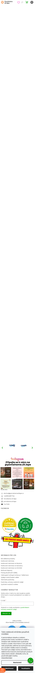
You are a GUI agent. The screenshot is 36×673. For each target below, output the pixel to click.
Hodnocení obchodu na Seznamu (12, 566)
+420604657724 (9, 496)
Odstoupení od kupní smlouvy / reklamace (15, 575)
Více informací (6, 658)
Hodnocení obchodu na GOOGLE (11, 568)
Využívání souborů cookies (9, 584)
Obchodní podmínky (7, 580)
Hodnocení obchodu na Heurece (11, 563)
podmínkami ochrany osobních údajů (15, 608)
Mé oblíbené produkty (8, 559)
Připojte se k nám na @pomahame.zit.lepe (18, 463)
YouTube (7, 504)
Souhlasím (25, 668)
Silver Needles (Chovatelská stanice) (17, 622)
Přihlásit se (6, 613)
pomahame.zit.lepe (10, 501)
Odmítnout (9, 668)
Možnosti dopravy (6, 570)
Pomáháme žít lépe (10, 499)
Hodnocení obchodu (7, 561)
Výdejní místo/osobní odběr (10, 577)
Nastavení (17, 662)
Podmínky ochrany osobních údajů (12, 582)
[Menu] (32, 2)
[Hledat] (22, 2)
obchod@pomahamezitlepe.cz (14, 493)
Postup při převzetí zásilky (9, 573)
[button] (32, 447)
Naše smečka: (17, 621)
